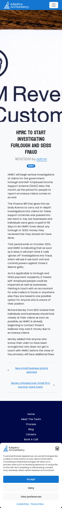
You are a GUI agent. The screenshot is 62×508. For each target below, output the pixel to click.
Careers (31, 434)
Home (31, 414)
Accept (31, 479)
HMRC (31, 166)
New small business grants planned (31, 370)
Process (31, 424)
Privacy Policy (37, 503)
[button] (57, 448)
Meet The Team (31, 419)
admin (42, 159)
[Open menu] (53, 5)
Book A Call (31, 439)
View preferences (31, 496)
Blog (31, 429)
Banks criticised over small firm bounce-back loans (30, 385)
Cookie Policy (23, 503)
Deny (31, 488)
